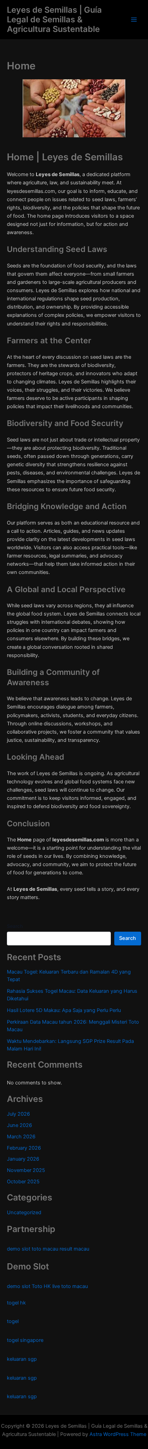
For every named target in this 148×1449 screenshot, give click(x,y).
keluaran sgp (22, 1359)
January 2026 (23, 1159)
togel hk (16, 1303)
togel (13, 1321)
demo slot (18, 1249)
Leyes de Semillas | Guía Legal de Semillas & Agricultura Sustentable (54, 19)
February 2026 (24, 1148)
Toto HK (41, 1286)
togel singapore (25, 1340)
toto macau (45, 1249)
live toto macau (70, 1286)
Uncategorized (24, 1212)
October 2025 (23, 1181)
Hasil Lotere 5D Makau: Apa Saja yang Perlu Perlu (64, 1010)
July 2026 (18, 1114)
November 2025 (26, 1170)
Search (15, 926)
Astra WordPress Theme (117, 1434)
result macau (74, 1249)
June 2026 (19, 1125)
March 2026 (21, 1137)
